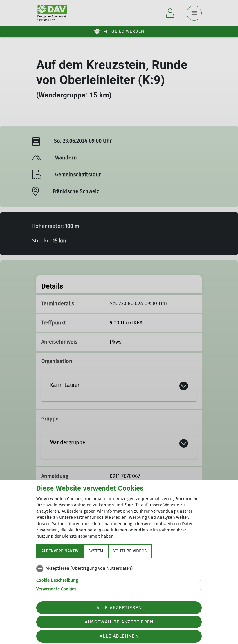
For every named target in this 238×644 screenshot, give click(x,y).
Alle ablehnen (119, 636)
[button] (119, 580)
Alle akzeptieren (119, 607)
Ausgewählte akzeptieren (119, 622)
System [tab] (95, 551)
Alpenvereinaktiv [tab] (59, 551)
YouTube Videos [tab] (130, 551)
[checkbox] (119, 568)
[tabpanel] (119, 577)
